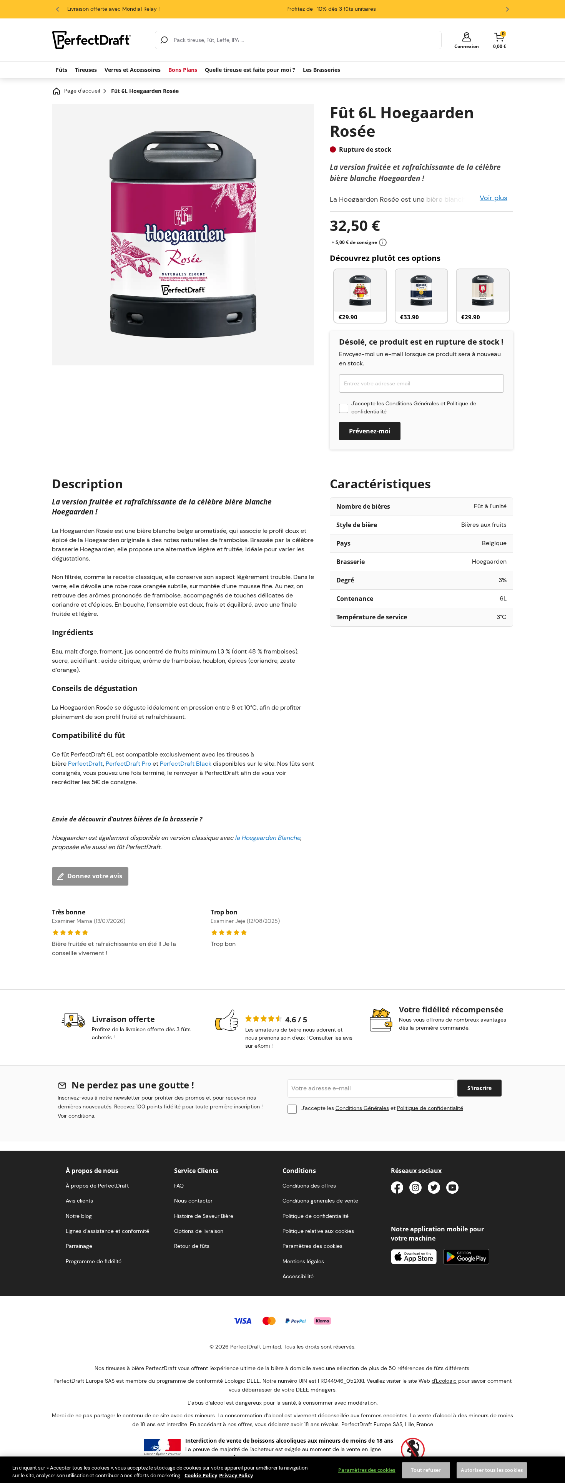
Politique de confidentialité (430, 1108)
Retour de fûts (191, 1245)
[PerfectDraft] (99, 40)
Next (507, 9)
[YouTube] (452, 1188)
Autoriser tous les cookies (492, 1469)
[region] (282, 1469)
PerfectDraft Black (185, 764)
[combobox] (298, 40)
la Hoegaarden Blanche (267, 838)
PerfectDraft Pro (128, 764)
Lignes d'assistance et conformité (107, 1231)
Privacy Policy (236, 1474)
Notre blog (79, 1216)
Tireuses (86, 69)
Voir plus (493, 198)
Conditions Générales (412, 403)
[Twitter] (434, 1188)
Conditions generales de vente (320, 1200)
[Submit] (164, 40)
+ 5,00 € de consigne (354, 242)
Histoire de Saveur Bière (203, 1216)
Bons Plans (182, 69)
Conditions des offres (309, 1185)
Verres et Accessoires (133, 69)
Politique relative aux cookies (318, 1231)
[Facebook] (397, 1188)
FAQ (179, 1185)
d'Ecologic (444, 1380)
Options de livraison (198, 1231)
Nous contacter (193, 1200)
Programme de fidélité (93, 1261)
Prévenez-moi (370, 431)
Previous (57, 9)
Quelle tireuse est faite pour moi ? (250, 69)
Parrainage (79, 1245)
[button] (466, 40)
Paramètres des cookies (367, 1469)
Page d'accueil (82, 90)
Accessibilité (298, 1276)
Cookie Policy (200, 1474)
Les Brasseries (321, 69)
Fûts (61, 69)
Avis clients (79, 1200)
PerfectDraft (85, 764)
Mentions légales (303, 1261)
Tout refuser (426, 1469)
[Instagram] (415, 1188)
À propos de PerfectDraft (97, 1185)
